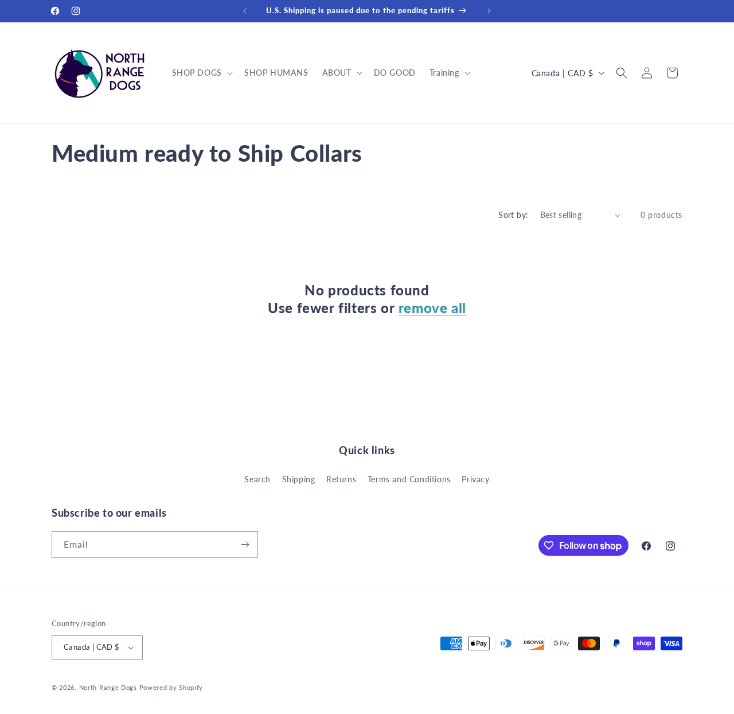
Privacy (475, 479)
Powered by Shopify (171, 687)
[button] (201, 73)
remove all (432, 307)
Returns (341, 479)
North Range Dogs (108, 687)
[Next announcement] (489, 11)
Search (257, 479)
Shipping (298, 479)
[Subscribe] (244, 544)
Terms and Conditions (409, 479)
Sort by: (513, 215)
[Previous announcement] (244, 11)
